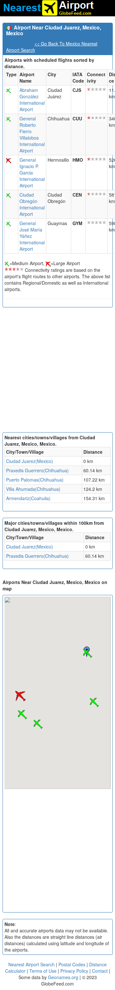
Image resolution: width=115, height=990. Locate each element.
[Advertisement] (57, 371)
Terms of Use (43, 971)
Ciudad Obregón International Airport (32, 204)
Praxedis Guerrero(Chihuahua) (37, 470)
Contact (100, 971)
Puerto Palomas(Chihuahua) (35, 479)
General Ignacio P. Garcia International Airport (32, 173)
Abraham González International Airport (32, 99)
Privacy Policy (74, 971)
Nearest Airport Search (31, 964)
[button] (87, 653)
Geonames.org (63, 977)
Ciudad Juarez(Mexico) (29, 461)
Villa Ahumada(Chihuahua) (33, 489)
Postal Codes (71, 964)
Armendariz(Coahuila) (28, 498)
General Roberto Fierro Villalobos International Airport (32, 134)
